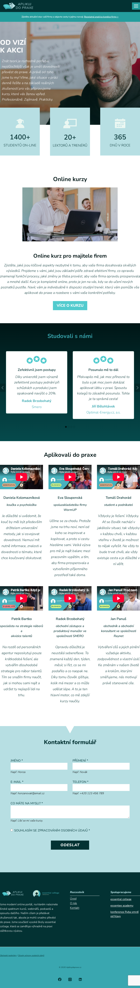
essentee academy (121, 905)
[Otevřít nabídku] (136, 5)
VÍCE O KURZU (70, 305)
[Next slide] (137, 388)
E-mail (17, 782)
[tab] (66, 427)
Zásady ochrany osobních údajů (31, 955)
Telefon (80, 782)
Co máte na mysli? (27, 803)
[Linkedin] (80, 979)
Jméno (17, 761)
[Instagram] (70, 979)
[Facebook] (59, 979)
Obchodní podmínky (8, 955)
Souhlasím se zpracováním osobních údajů (52, 830)
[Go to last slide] (2, 388)
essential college (120, 899)
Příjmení (80, 761)
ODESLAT (70, 845)
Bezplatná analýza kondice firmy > (101, 16)
